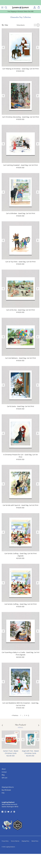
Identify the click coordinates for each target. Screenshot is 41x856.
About (4, 769)
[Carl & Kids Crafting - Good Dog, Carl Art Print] (20, 583)
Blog (3, 775)
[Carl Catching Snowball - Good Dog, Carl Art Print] (20, 144)
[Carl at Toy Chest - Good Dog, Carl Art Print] (20, 240)
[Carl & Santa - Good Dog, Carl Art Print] (20, 385)
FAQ (3, 793)
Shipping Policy (25, 841)
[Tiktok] (11, 812)
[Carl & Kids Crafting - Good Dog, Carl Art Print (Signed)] (20, 532)
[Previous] (3, 47)
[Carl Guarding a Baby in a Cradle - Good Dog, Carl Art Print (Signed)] (20, 631)
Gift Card (4, 778)
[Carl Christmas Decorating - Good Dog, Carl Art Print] (20, 96)
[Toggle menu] (2, 7)
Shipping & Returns (8, 787)
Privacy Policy (5, 841)
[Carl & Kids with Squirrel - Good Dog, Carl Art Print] (20, 484)
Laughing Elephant (10, 846)
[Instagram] (5, 812)
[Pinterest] (14, 812)
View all (20, 727)
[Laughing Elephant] (20, 7)
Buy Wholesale (6, 790)
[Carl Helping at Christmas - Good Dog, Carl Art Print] (20, 47)
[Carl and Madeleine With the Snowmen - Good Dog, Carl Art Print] (20, 682)
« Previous (15, 715)
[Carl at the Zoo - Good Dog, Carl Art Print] (20, 289)
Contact (4, 772)
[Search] (7, 7)
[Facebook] (2, 812)
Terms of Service (15, 841)
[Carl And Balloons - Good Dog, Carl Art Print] (20, 337)
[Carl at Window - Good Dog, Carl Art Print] (20, 192)
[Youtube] (8, 812)
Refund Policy (35, 841)
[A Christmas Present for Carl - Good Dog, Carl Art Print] (20, 433)
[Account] (34, 7)
